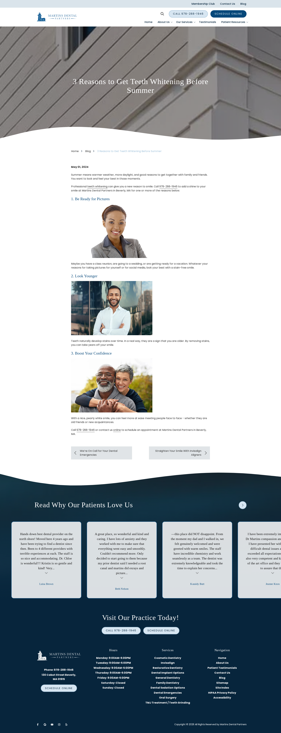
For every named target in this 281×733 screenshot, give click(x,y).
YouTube (52, 724)
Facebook (37, 724)
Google (45, 724)
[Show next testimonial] (243, 505)
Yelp (66, 724)
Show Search (162, 13)
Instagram (59, 724)
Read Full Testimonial (46, 573)
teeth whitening (97, 186)
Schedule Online (228, 14)
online (117, 430)
